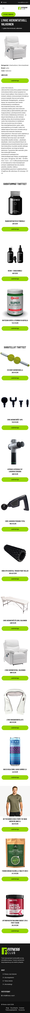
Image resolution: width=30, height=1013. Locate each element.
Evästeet (21, 1008)
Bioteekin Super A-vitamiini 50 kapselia (15, 320)
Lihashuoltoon (13, 65)
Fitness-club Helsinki (10, 974)
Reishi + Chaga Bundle (15, 271)
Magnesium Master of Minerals (15, 221)
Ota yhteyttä (14, 1008)
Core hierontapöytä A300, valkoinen (15, 620)
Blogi (7, 1008)
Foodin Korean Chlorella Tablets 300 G (15, 871)
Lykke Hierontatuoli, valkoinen (15, 670)
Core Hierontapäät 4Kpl (15, 420)
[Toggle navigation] (3, 8)
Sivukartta (21, 1010)
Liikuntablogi (8, 984)
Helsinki (5, 2)
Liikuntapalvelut (9, 977)
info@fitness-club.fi (9, 995)
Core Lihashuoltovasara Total (15, 521)
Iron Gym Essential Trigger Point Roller (15, 571)
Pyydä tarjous (8, 14)
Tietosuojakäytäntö (11, 1010)
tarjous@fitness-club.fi (23, 2)
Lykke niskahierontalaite (15, 720)
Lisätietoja (15, 80)
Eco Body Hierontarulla (15, 370)
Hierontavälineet (23, 65)
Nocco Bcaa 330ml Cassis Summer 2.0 (15, 769)
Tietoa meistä (8, 981)
